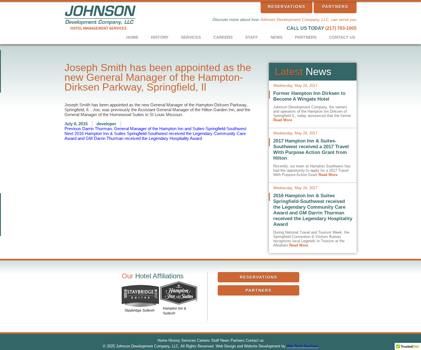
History (159, 37)
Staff (251, 37)
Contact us (342, 37)
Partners (335, 6)
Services (191, 37)
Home (132, 37)
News (276, 37)
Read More (282, 120)
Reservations (286, 6)
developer (106, 123)
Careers (223, 37)
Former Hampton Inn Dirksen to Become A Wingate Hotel (309, 96)
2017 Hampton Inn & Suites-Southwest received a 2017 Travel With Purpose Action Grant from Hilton (311, 149)
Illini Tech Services (302, 346)
